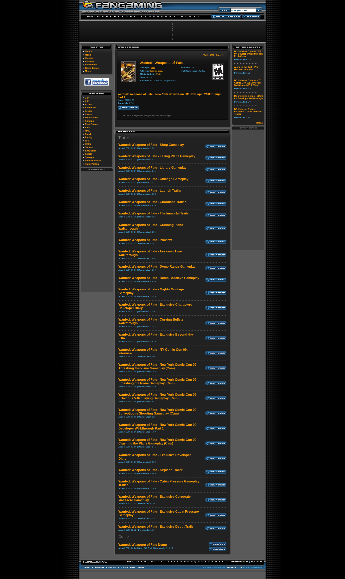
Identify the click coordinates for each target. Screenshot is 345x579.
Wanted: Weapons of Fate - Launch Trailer (149, 190)
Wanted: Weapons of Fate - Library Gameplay (152, 167)
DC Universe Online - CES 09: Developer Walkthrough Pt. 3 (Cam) (248, 53)
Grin (153, 67)
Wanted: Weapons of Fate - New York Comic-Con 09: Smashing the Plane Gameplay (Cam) (157, 381)
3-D (87, 101)
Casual (88, 114)
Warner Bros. (156, 71)
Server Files (91, 64)
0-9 (98, 16)
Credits (140, 567)
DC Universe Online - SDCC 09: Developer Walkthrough (248, 97)
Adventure (90, 107)
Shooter (89, 147)
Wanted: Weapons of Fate (161, 63)
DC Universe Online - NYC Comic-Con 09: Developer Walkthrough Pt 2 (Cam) (247, 82)
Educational (91, 117)
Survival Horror (93, 160)
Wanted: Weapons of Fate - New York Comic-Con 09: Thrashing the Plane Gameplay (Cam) (157, 366)
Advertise (99, 567)
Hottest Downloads (239, 562)
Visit (158, 74)
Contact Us (88, 567)
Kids (87, 127)
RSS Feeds (256, 562)
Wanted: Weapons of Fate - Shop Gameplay (151, 144)
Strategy (89, 157)
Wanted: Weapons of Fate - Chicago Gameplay (153, 179)
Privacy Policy (113, 567)
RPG (87, 141)
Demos (88, 51)
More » (259, 123)
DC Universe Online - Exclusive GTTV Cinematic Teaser (248, 111)
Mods (88, 55)
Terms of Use (128, 567)
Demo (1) (220, 55)
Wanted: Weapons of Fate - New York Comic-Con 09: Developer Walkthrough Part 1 (157, 426)
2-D (87, 98)
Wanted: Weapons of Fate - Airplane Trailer (150, 470)
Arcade (88, 111)
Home (90, 16)
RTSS (88, 144)
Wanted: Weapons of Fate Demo (142, 544)
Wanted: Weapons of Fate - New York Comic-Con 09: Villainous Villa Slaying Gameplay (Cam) (157, 396)
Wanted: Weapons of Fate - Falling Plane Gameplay (156, 156)
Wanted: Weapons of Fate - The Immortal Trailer (154, 213)
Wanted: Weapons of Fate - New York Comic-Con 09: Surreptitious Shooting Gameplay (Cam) (157, 411)
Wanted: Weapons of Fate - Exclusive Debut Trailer (156, 526)
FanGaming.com (234, 567)
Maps (88, 71)
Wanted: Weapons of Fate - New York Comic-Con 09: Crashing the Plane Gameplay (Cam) (157, 441)
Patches (89, 58)
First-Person (91, 124)
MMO (87, 131)
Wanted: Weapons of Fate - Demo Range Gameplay (156, 266)
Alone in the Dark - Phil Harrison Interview (246, 68)
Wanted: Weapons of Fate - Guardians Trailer (152, 202)
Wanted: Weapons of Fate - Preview (145, 240)
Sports (88, 154)
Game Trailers (92, 68)
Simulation (90, 150)
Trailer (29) (208, 55)
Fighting (89, 121)
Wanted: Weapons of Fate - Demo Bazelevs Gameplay (158, 278)
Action (88, 104)
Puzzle (88, 134)
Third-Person (92, 164)
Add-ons (89, 61)
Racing (88, 137)
